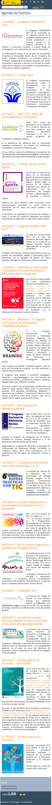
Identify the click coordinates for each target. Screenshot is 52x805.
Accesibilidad (26, 802)
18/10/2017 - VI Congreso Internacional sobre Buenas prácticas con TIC (25, 464)
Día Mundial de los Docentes (38, 674)
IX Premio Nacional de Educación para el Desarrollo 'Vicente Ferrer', (38, 287)
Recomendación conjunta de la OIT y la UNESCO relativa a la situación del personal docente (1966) (38, 684)
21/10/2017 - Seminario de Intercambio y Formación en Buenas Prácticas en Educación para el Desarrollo (25, 270)
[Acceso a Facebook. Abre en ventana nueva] (27, 1)
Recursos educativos (9, 786)
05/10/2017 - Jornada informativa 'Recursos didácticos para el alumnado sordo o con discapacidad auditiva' (25, 621)
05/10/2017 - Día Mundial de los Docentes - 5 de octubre (21, 661)
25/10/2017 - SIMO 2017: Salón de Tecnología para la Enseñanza (22, 115)
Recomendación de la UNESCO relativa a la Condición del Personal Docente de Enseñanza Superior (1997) (26, 713)
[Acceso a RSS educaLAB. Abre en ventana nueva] (42, 1)
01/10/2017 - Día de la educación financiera (21, 738)
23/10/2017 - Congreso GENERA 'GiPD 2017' (24, 227)
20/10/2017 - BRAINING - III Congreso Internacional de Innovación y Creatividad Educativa (24, 322)
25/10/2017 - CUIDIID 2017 (17, 75)
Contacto (4, 802)
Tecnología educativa (9, 788)
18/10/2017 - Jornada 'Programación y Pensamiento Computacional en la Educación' (24, 505)
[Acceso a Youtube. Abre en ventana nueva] (35, 1)
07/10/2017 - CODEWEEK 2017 (20, 590)
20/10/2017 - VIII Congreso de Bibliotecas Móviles (19, 407)
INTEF (4, 782)
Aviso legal (14, 802)
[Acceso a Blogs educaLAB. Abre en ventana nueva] (38, 1)
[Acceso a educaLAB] (9, 792)
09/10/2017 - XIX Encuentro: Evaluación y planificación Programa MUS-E (26, 546)
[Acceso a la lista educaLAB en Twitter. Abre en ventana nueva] (23, 1)
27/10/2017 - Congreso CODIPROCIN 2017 (23, 23)
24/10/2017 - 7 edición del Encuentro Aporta (24, 165)
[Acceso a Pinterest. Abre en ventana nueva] (30, 1)
